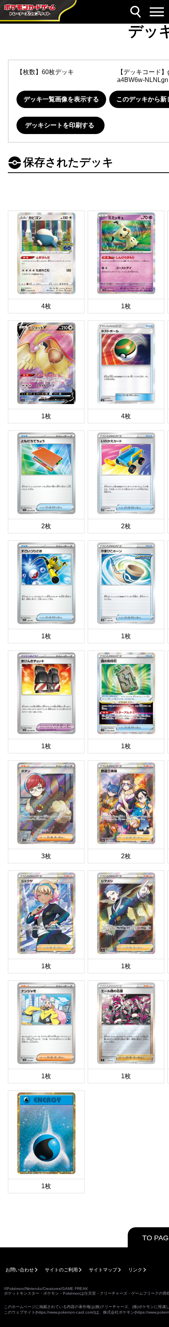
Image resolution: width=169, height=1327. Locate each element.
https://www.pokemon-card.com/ (65, 1312)
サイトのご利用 (61, 1270)
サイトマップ (103, 1270)
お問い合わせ (20, 1270)
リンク (135, 1270)
